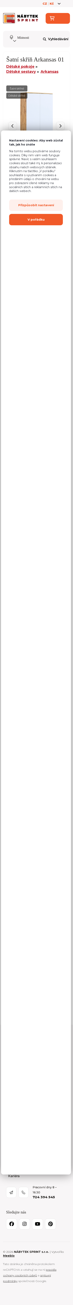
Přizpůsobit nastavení (36, 205)
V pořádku (36, 219)
